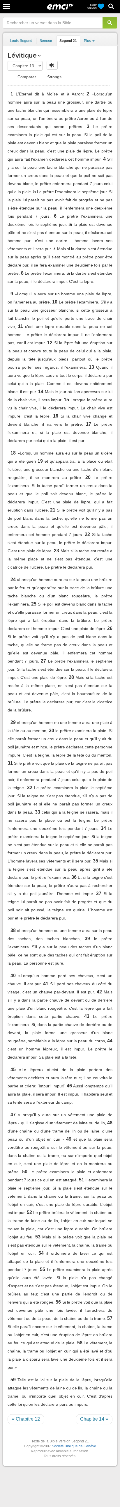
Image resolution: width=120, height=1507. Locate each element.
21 (52, 509)
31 (10, 763)
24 (13, 579)
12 (49, 342)
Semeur (46, 41)
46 (69, 1085)
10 (54, 301)
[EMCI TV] (60, 7)
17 (88, 424)
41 (45, 983)
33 (37, 812)
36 (74, 877)
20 (88, 477)
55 (42, 1269)
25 (33, 603)
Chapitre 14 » (94, 1419)
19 (40, 461)
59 (13, 1379)
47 (13, 1114)
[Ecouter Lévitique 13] (52, 65)
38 (13, 930)
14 (40, 391)
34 (103, 828)
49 (68, 1139)
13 (91, 367)
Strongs (53, 76)
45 (13, 1069)
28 (71, 677)
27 (43, 660)
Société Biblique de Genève (74, 1446)
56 (58, 1302)
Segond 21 (68, 41)
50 (24, 1171)
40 (13, 975)
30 (51, 730)
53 (37, 1236)
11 (20, 326)
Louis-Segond (21, 41)
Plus (88, 41)
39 (87, 938)
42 (99, 991)
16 (55, 415)
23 (56, 550)
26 (109, 628)
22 (87, 534)
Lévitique (22, 55)
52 (29, 1212)
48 (109, 1122)
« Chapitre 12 (26, 1419)
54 (41, 1253)
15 (66, 399)
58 (79, 1342)
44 (109, 1040)
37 (98, 893)
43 (86, 1016)
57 (109, 1318)
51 (81, 1179)
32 (29, 787)
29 (13, 722)
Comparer (26, 76)
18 (13, 452)
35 (95, 860)
